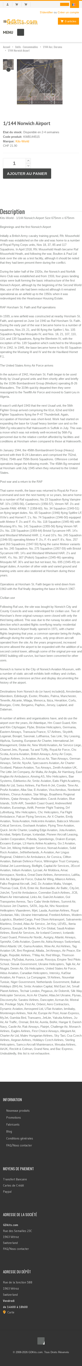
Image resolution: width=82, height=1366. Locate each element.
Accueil (6, 47)
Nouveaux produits (18, 1110)
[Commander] (27, 4)
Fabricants (13, 1124)
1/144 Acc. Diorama (52, 47)
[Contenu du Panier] (18, 4)
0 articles (70, 21)
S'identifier (46, 12)
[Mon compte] (7, 4)
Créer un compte (68, 12)
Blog (9, 1131)
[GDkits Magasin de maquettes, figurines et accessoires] (20, 21)
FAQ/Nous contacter (19, 1145)
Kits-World (22, 141)
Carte (10, 1312)
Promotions (13, 1117)
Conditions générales (19, 1138)
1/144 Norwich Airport (19, 50)
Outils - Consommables (26, 47)
